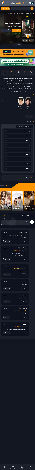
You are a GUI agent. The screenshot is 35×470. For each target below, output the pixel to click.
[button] (2, 101)
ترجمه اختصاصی (26, 13)
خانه (31, 13)
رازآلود (12, 26)
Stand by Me (9, 13)
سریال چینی (16, 13)
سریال (20, 13)
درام (16, 26)
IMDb (25, 16)
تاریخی (19, 26)
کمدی (9, 26)
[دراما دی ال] (17, 3)
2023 (5, 74)
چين (11, 74)
